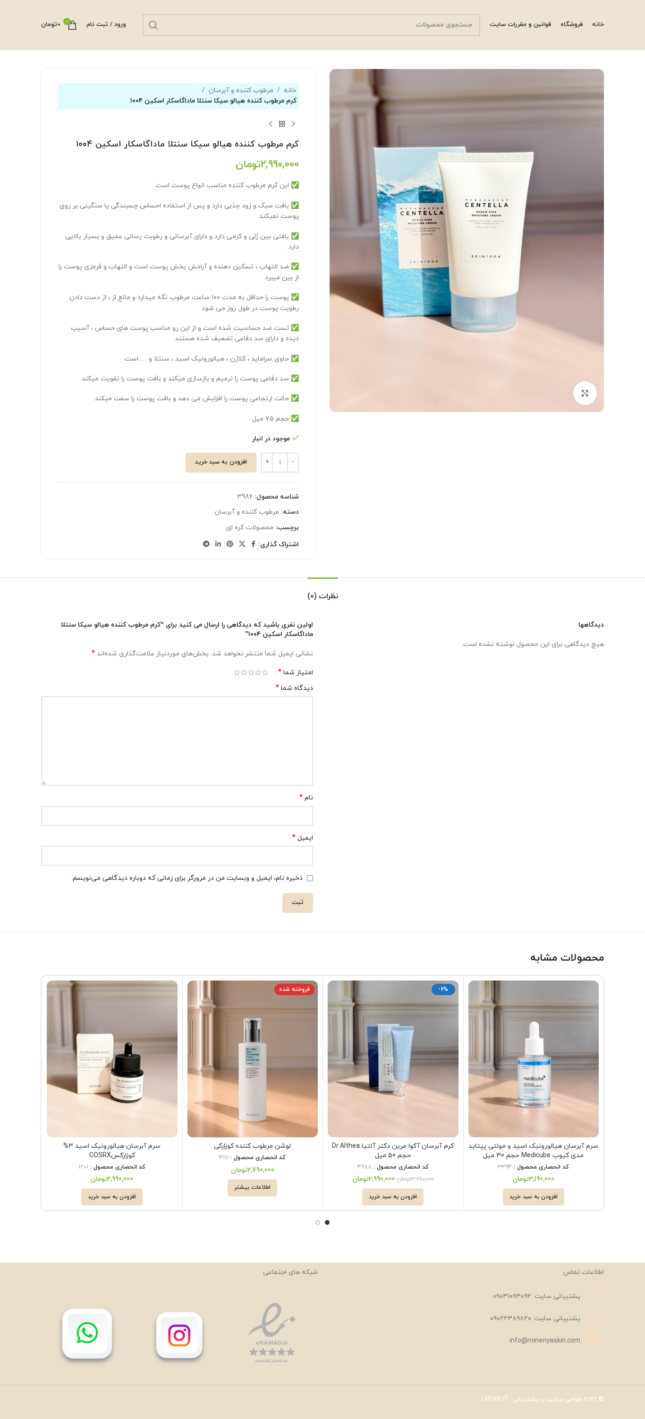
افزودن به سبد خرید (221, 462)
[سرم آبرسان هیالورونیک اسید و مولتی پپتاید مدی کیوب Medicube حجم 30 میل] (533, 1058)
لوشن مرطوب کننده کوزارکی (252, 1146)
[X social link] (242, 544)
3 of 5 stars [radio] (251, 672)
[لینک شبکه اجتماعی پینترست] (230, 544)
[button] (533, 1196)
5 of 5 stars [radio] (236, 672)
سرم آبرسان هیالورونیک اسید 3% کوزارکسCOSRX (112, 1151)
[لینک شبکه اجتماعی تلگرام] (206, 544)
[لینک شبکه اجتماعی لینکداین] (218, 544)
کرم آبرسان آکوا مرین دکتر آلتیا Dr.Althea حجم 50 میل (393, 1151)
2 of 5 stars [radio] (258, 672)
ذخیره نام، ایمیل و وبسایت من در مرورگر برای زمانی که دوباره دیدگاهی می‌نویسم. (187, 878)
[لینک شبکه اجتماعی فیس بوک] (253, 544)
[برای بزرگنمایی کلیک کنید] (585, 393)
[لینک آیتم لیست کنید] (465, 1297)
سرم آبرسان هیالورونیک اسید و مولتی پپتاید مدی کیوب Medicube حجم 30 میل (533, 1151)
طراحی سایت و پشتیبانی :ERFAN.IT (531, 1399)
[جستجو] (153, 25)
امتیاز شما (295, 672)
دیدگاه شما (294, 688)
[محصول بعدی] (270, 124)
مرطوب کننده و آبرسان (241, 90)
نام (306, 798)
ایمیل (302, 838)
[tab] (322, 591)
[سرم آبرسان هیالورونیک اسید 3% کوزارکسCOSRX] (112, 1058)
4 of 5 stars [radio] (243, 672)
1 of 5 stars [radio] (265, 672)
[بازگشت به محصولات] (282, 124)
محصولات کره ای (249, 527)
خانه (290, 90)
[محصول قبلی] (293, 124)
